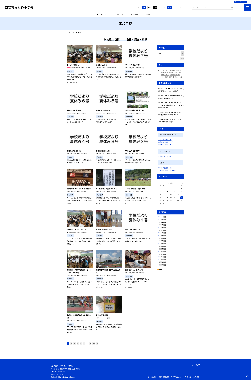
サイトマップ (196, 365)
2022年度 (162, 227)
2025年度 (162, 219)
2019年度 (162, 235)
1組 (181, 77)
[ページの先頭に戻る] (247, 376)
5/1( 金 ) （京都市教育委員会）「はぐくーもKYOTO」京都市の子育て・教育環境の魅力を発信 (170, 105)
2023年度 (162, 225)
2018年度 (162, 238)
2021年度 (162, 230)
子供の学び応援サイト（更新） (167, 170)
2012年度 (162, 254)
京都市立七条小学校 (164, 140)
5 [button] (80, 343)
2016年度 (162, 243)
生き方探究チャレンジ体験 (173, 72)
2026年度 (162, 217)
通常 (144, 7)
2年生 (165, 70)
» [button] (97, 343)
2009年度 (162, 262)
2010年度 (162, 259)
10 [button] (94, 343)
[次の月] (182, 183)
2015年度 (162, 246)
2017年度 (162, 241)
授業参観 (177, 75)
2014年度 (162, 249)
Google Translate (240, 2)
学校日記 (120, 14)
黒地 (155, 7)
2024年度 (162, 222)
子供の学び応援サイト (165, 168)
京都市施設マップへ (164, 156)
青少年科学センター (174, 77)
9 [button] (90, 343)
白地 (149, 7)
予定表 (148, 14)
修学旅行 (163, 72)
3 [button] (74, 343)
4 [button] (77, 343)
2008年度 (162, 265)
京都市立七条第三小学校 (166, 142)
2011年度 (162, 257)
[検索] (231, 7)
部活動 (130, 287)
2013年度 (162, 251)
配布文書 (134, 14)
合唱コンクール (165, 75)
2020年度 (162, 233)
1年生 (162, 70)
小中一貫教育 (73, 82)
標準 (169, 7)
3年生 (169, 70)
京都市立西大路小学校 (165, 144)
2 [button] (71, 343)
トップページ (105, 14)
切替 (182, 58)
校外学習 (178, 70)
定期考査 (172, 75)
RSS (160, 269)
